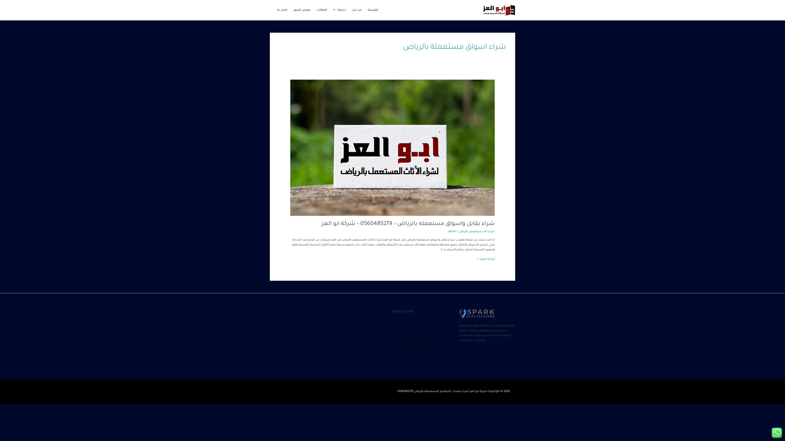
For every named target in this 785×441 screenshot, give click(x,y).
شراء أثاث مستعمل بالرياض (410, 337)
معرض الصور (302, 10)
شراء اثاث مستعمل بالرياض (477, 231)
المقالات (322, 10)
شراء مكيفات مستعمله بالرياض (412, 341)
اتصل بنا (282, 10)
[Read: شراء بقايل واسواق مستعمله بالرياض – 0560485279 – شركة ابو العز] (392, 147)
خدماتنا (341, 10)
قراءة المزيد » (486, 259)
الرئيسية (373, 10)
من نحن (357, 10)
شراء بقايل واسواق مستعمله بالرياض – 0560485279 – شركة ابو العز (408, 224)
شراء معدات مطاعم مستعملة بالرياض (417, 346)
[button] (335, 10)
